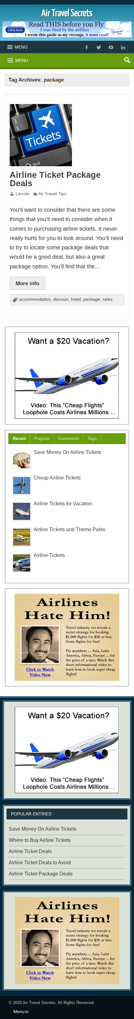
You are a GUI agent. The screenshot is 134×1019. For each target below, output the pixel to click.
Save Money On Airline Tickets (67, 452)
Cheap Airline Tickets (57, 477)
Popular (42, 438)
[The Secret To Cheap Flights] (66, 375)
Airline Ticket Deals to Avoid (40, 862)
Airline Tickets (49, 555)
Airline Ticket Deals (30, 851)
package (91, 299)
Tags (92, 438)
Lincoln (23, 193)
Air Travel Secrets (39, 1002)
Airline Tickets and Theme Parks (69, 529)
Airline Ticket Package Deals (55, 179)
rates (107, 299)
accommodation (35, 299)
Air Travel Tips (52, 193)
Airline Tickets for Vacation (63, 503)
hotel (76, 299)
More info (27, 283)
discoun (61, 299)
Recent (19, 438)
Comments (68, 438)
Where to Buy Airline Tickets (40, 840)
